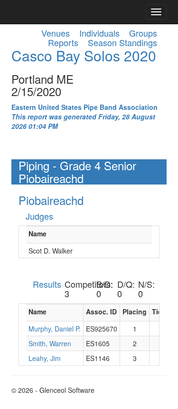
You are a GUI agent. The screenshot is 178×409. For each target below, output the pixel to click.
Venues (55, 33)
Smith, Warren (49, 343)
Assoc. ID (101, 311)
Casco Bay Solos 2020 (83, 55)
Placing (134, 311)
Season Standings (122, 42)
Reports (63, 42)
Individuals (99, 33)
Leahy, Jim (44, 358)
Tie (157, 311)
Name (37, 233)
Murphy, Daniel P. (54, 328)
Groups (143, 33)
